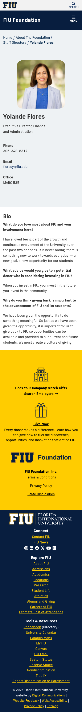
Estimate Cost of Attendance (41, 612)
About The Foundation (33, 37)
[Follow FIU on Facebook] (38, 548)
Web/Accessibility (54, 701)
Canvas (41, 649)
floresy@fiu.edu (15, 167)
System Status (41, 659)
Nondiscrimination (41, 670)
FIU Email (41, 654)
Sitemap (52, 706)
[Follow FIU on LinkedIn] (32, 548)
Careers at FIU (41, 607)
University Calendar (41, 632)
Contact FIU (41, 537)
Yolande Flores (42, 42)
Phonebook (32, 627)
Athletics (41, 596)
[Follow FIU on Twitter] (43, 548)
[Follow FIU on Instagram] (27, 548)
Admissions (41, 569)
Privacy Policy (41, 486)
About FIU (41, 564)
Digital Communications (48, 695)
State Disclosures (41, 494)
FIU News (41, 542)
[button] (73, 5)
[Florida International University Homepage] (22, 5)
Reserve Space (41, 665)
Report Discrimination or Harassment (41, 681)
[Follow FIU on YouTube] (49, 548)
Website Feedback (26, 701)
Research (41, 585)
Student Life (41, 590)
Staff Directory (14, 42)
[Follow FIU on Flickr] (55, 548)
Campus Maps (41, 638)
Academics (41, 574)
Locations (41, 580)
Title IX (41, 675)
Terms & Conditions (41, 477)
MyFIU (41, 643)
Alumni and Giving (41, 601)
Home (7, 37)
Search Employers (39, 394)
